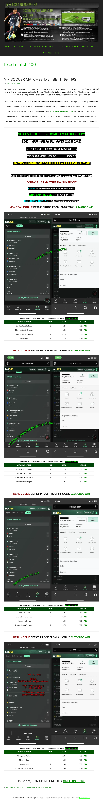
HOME (7, 47)
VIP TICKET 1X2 (19, 47)
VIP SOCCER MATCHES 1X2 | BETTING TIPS (40, 79)
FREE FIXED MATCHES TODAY (67, 47)
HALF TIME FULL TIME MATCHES (41, 47)
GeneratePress (84, 798)
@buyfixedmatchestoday (65, 201)
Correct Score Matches (51, 53)
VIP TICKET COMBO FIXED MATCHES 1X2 (36, 787)
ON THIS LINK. (74, 781)
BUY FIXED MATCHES (90, 47)
